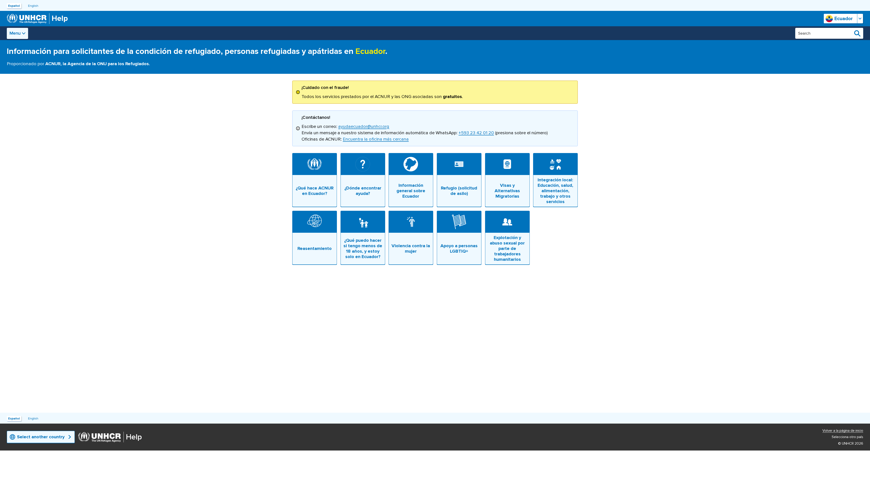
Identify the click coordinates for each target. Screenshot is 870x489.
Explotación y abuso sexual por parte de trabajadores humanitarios (507, 248)
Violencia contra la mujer (411, 248)
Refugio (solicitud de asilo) (459, 190)
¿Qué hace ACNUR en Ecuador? (315, 190)
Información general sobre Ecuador (410, 191)
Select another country (41, 437)
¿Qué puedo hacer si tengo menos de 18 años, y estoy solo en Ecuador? (362, 248)
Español (14, 6)
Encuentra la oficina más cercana (376, 139)
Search (857, 33)
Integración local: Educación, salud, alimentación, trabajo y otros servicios (555, 190)
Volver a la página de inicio (842, 430)
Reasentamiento (314, 248)
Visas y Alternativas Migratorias (507, 191)
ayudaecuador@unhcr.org (363, 126)
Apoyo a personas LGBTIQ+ (459, 248)
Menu (15, 33)
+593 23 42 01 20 (476, 133)
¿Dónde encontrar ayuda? (362, 190)
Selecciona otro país (847, 437)
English (33, 6)
